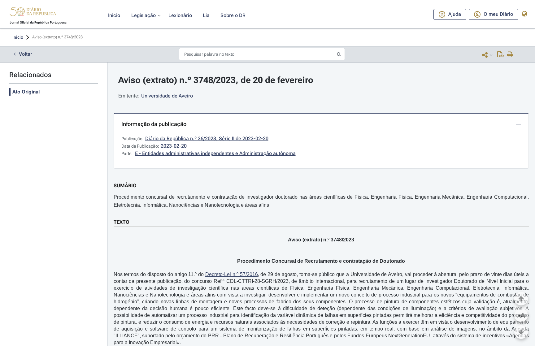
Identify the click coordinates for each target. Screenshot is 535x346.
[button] (33, 12)
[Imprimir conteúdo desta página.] (510, 54)
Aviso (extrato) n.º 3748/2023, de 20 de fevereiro (215, 80)
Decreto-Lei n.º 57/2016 (231, 274)
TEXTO (121, 222)
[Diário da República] (33, 13)
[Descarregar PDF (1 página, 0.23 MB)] (500, 54)
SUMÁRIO (125, 185)
